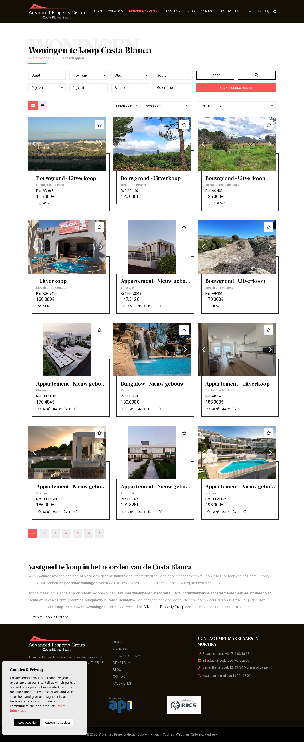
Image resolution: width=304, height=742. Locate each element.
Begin (97, 11)
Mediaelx (211, 734)
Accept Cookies (27, 722)
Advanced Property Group (164, 607)
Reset (215, 75)
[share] (274, 11)
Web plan (182, 734)
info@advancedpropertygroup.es (226, 660)
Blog (191, 11)
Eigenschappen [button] (142, 11)
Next (100, 144)
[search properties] (267, 11)
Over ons (115, 11)
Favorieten (230, 11)
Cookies (168, 734)
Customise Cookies (57, 722)
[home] (56, 11)
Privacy (156, 734)
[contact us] (259, 11)
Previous (34, 144)
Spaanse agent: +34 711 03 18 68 (226, 653)
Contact (208, 11)
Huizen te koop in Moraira (48, 617)
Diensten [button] (171, 11)
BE (247, 11)
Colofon (143, 734)
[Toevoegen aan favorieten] (99, 124)
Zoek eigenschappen (235, 87)
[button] (152, 105)
